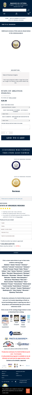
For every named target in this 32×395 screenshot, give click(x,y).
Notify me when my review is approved (12, 241)
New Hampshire (22, 277)
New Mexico (16, 279)
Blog (3, 377)
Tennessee (25, 286)
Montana (26, 275)
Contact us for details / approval (16, 360)
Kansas (14, 271)
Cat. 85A (11, 320)
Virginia (19, 288)
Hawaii (16, 269)
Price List (28, 321)
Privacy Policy (19, 217)
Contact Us (19, 375)
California (5, 267)
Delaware (26, 267)
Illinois (26, 269)
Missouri (19, 275)
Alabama (6, 264)
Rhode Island (27, 284)
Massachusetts (18, 273)
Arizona (18, 264)
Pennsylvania (18, 284)
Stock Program (16, 323)
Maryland (10, 273)
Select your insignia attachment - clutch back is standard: (15, 111)
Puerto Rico (19, 292)
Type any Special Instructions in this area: (12, 123)
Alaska (13, 264)
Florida (5, 269)
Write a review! (12, 97)
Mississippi (13, 275)
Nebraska (7, 277)
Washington (26, 288)
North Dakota (18, 281)
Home (6, 18)
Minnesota (5, 275)
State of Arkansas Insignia (16, 20)
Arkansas (24, 264)
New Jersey (8, 279)
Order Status (5, 375)
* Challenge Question (7, 244)
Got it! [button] (28, 390)
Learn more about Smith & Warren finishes (16, 348)
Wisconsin (25, 290)
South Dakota (17, 286)
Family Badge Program (23, 324)
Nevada (13, 277)
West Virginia (17, 290)
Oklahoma (4, 284)
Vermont (13, 288)
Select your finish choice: (7, 104)
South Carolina (7, 286)
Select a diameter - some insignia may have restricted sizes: (15, 117)
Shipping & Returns (20, 371)
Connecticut (18, 267)
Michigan (26, 273)
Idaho (21, 269)
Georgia (10, 269)
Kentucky (19, 271)
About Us (4, 371)
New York (23, 279)
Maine (4, 273)
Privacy (3, 373)
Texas (3, 288)
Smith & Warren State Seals (17, 18)
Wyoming (12, 292)
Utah (7, 288)
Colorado (11, 267)
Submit (16, 252)
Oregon (10, 284)
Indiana (4, 271)
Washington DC (7, 290)
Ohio (25, 281)
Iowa (8, 271)
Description (15, 70)
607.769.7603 (6, 381)
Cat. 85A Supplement (5, 326)
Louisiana (26, 271)
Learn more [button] (5, 392)
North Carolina (8, 281)
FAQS (17, 373)
